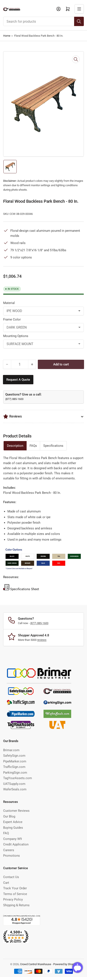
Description (15, 446)
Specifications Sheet (24, 589)
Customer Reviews (16, 811)
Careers (8, 850)
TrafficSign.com (14, 767)
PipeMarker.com (14, 761)
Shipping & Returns (16, 905)
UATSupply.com (14, 784)
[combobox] (43, 21)
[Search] (79, 21)
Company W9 (12, 839)
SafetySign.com (14, 756)
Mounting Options (15, 336)
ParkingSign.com (15, 772)
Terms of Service (15, 894)
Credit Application (16, 844)
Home (6, 35)
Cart (6, 883)
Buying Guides (13, 828)
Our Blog (9, 816)
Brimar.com (11, 750)
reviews (41, 639)
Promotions (11, 856)
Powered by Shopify (65, 964)
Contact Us (11, 877)
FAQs (33, 446)
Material (9, 303)
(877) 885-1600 (14, 399)
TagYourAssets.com (17, 778)
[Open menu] (79, 9)
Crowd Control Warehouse (35, 964)
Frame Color (12, 319)
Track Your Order (15, 888)
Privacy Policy (13, 899)
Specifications (53, 446)
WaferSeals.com (14, 789)
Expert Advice (12, 822)
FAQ (6, 833)
